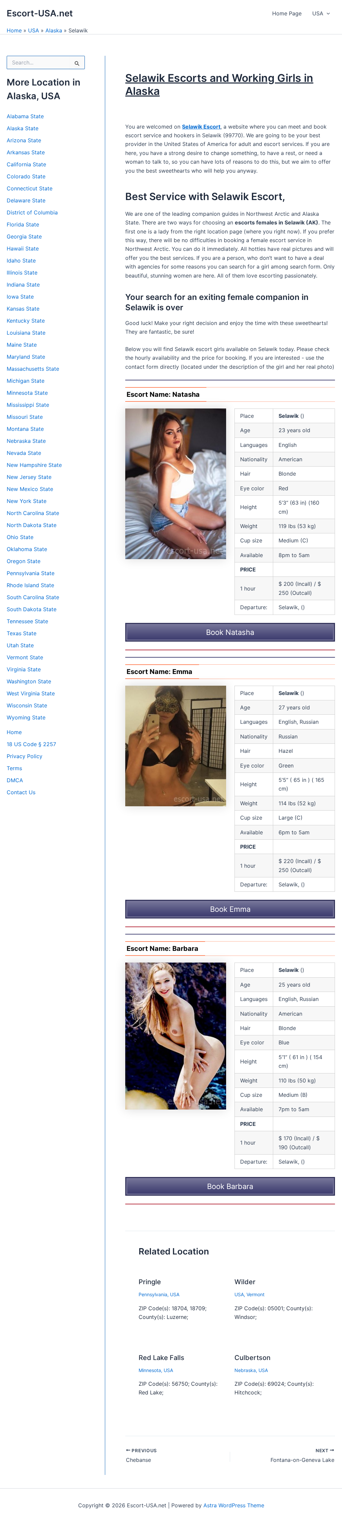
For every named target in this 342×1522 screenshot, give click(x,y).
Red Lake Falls (161, 1358)
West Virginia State (31, 693)
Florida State (23, 224)
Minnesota (150, 1370)
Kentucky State (26, 320)
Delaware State (26, 200)
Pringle (150, 1282)
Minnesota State (27, 392)
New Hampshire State (34, 465)
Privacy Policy (24, 756)
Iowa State (20, 296)
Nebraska (245, 1370)
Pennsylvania (153, 1294)
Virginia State (24, 669)
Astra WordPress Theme (233, 1505)
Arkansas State (26, 152)
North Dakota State (31, 525)
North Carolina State (33, 513)
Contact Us (21, 792)
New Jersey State (29, 477)
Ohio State (20, 537)
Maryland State (26, 356)
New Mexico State (30, 489)
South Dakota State (31, 609)
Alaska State (22, 128)
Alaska (53, 30)
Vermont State (25, 657)
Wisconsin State (27, 705)
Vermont (255, 1294)
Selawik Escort (201, 126)
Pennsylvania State (30, 573)
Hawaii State (23, 248)
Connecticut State (29, 188)
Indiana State (23, 284)
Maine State (22, 344)
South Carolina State (33, 597)
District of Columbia (32, 212)
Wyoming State (26, 717)
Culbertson (252, 1358)
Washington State (29, 681)
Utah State (20, 645)
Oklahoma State (27, 549)
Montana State (25, 429)
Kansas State (23, 308)
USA (317, 13)
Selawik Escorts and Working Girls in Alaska (219, 84)
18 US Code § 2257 (31, 744)
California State (26, 164)
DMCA (15, 780)
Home (14, 30)
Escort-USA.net (40, 13)
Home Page (287, 13)
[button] (326, 13)
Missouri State (25, 416)
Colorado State (26, 176)
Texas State (21, 633)
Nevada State (24, 453)
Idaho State (21, 260)
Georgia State (24, 236)
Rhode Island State (30, 585)
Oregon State (23, 561)
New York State (26, 501)
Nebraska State (26, 441)
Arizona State (24, 140)
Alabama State (25, 116)
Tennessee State (27, 621)
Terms (14, 768)
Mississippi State (28, 404)
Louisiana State (26, 332)
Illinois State (22, 272)
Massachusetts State (33, 368)
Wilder (244, 1282)
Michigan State (25, 380)
